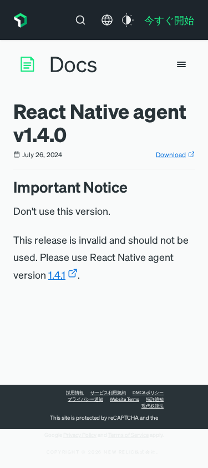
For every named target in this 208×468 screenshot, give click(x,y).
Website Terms (124, 399)
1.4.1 (56, 274)
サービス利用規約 (108, 392)
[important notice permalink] (133, 186)
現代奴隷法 (152, 406)
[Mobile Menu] (181, 64)
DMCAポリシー (148, 392)
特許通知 (155, 399)
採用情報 (75, 392)
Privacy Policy (80, 434)
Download (171, 154)
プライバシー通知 (85, 399)
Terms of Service (128, 434)
